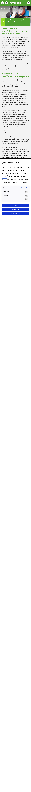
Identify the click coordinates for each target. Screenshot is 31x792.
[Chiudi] (29, 160)
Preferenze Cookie (15, 217)
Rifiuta (15, 205)
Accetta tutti (15, 209)
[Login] (6, 2)
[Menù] (28, 2)
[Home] (2, 2)
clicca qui (4, 178)
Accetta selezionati (15, 213)
